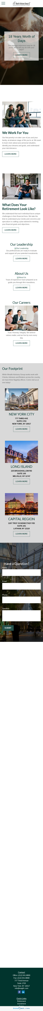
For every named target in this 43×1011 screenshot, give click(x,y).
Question (5, 609)
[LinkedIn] (23, 991)
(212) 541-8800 (24, 975)
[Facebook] (19, 991)
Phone (4, 595)
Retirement (21, 1001)
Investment (21, 1004)
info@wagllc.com (21, 988)
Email (4, 581)
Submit (8, 628)
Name (4, 568)
